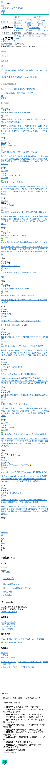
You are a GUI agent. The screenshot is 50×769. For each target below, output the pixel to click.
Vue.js (30, 23)
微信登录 (4, 22)
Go (31, 20)
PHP (18, 23)
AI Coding (35, 36)
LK (41, 25)
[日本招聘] (7, 592)
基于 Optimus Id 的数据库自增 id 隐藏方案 (18, 89)
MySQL (19, 25)
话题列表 (19, 8)
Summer (6, 667)
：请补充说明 (15, 750)
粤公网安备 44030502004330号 (30, 662)
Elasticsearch (34, 28)
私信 (8, 572)
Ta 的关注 (7, 44)
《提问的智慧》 (7, 629)
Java (41, 23)
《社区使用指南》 (8, 622)
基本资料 (6, 33)
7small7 (19, 455)
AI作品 (12, 8)
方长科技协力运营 (27, 667)
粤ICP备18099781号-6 (8, 662)
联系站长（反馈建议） (10, 657)
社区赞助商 (8, 578)
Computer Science (38, 33)
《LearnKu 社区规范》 (10, 626)
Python (42, 20)
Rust (32, 25)
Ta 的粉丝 (19, 44)
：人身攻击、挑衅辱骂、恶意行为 (24, 717)
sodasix (4, 455)
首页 (38, 17)
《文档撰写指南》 (8, 624)
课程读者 (4, 56)
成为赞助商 (7, 595)
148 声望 (4, 533)
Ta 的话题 (28, 33)
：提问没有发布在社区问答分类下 (24, 730)
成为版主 (4, 653)
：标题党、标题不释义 (19, 742)
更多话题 (4, 98)
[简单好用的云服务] (11, 584)
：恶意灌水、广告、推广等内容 (23, 707)
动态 (7, 8)
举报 (4, 761)
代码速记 (7, 93)
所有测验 (4, 655)
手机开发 (20, 36)
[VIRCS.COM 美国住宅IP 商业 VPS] (17, 588)
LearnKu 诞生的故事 (9, 612)
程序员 (19, 28)
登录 (3, 11)
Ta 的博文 (16, 33)
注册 (3, 13)
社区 (3, 8)
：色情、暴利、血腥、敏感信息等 (24, 715)
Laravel (19, 20)
